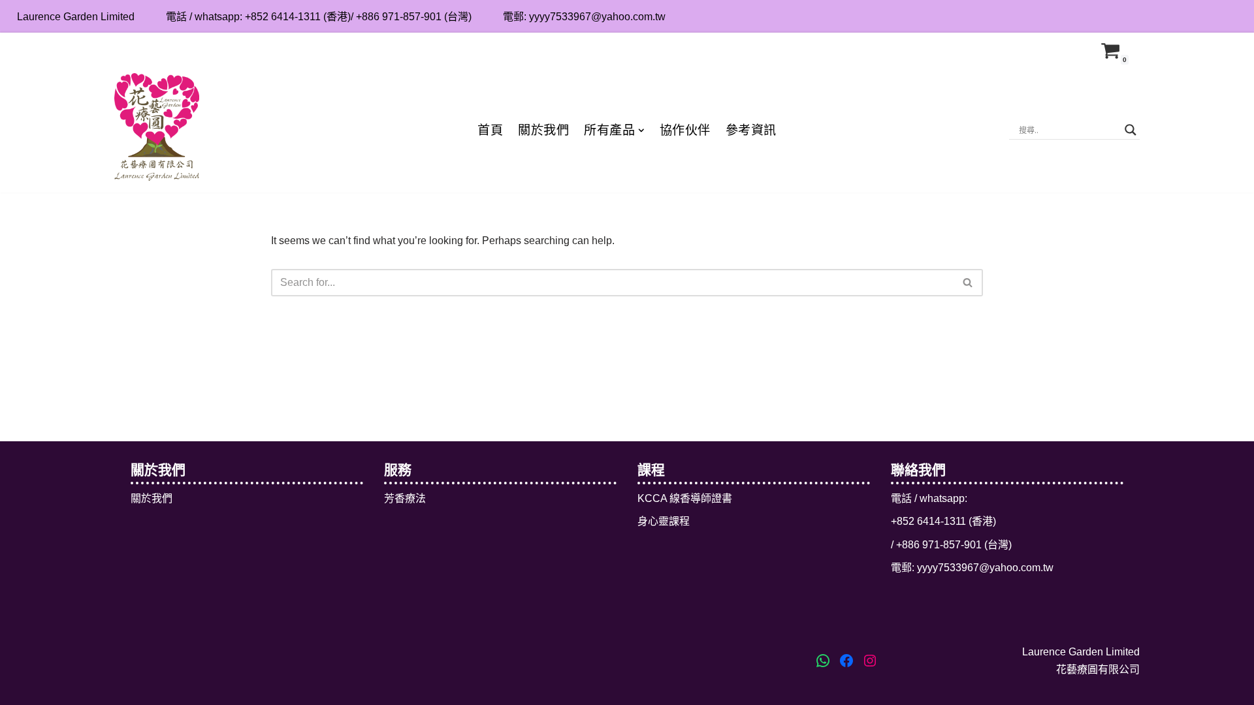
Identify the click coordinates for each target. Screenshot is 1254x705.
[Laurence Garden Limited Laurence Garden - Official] (156, 126)
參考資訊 (751, 130)
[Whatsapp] (1241, 16)
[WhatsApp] (823, 660)
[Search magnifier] (1130, 130)
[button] (641, 130)
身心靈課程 (663, 521)
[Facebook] (1198, 16)
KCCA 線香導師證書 (684, 498)
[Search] (968, 282)
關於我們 (543, 130)
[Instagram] (1220, 16)
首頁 (490, 130)
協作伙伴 (685, 130)
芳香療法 (405, 498)
